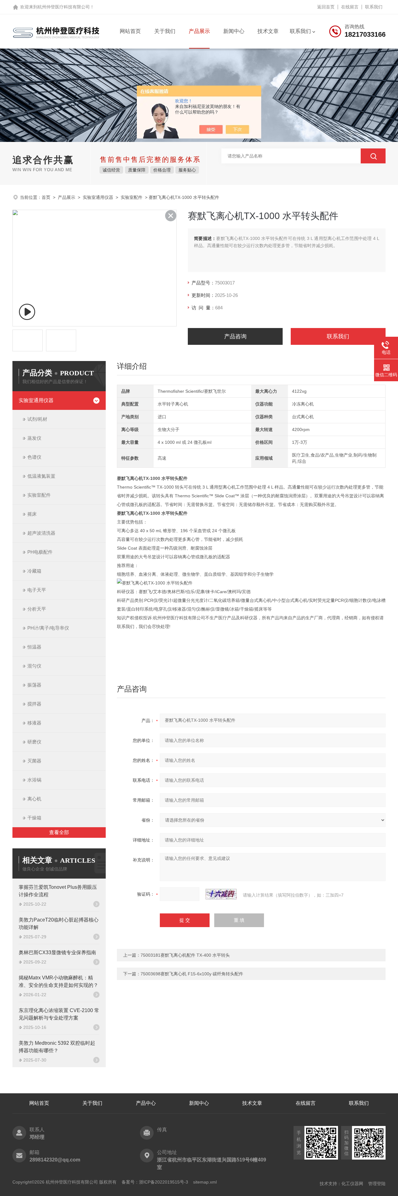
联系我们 (373, 6)
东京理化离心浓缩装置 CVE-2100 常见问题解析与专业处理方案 (59, 1014)
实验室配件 (131, 197)
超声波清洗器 (41, 533)
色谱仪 (34, 457)
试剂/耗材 (37, 419)
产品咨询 (235, 336)
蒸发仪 (34, 438)
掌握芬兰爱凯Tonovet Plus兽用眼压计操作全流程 (58, 890)
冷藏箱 (34, 571)
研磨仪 (34, 741)
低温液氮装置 (41, 476)
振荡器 (34, 684)
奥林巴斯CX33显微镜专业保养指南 (57, 952)
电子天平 (36, 590)
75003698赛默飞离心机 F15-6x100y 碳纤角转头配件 (192, 973)
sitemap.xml (205, 1182)
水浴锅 (34, 779)
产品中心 (146, 1103)
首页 (46, 197)
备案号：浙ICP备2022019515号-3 (155, 1182)
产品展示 (199, 31)
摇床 (32, 514)
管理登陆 (377, 1183)
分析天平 (36, 609)
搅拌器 (34, 703)
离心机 (34, 798)
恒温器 (34, 647)
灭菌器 (34, 760)
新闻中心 (233, 31)
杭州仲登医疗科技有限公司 (64, 6)
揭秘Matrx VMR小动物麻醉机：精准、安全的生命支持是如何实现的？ (58, 981)
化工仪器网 (352, 1183)
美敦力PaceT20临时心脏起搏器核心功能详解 (59, 923)
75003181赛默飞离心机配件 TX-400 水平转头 (185, 955)
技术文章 (268, 31)
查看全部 (59, 832)
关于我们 (164, 31)
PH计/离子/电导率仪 (48, 628)
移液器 (34, 722)
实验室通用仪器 (98, 197)
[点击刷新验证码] (221, 894)
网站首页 (130, 31)
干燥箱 (34, 817)
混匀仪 (34, 665)
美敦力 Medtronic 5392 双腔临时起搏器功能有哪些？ (57, 1046)
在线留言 (350, 6)
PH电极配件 (40, 552)
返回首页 (326, 6)
